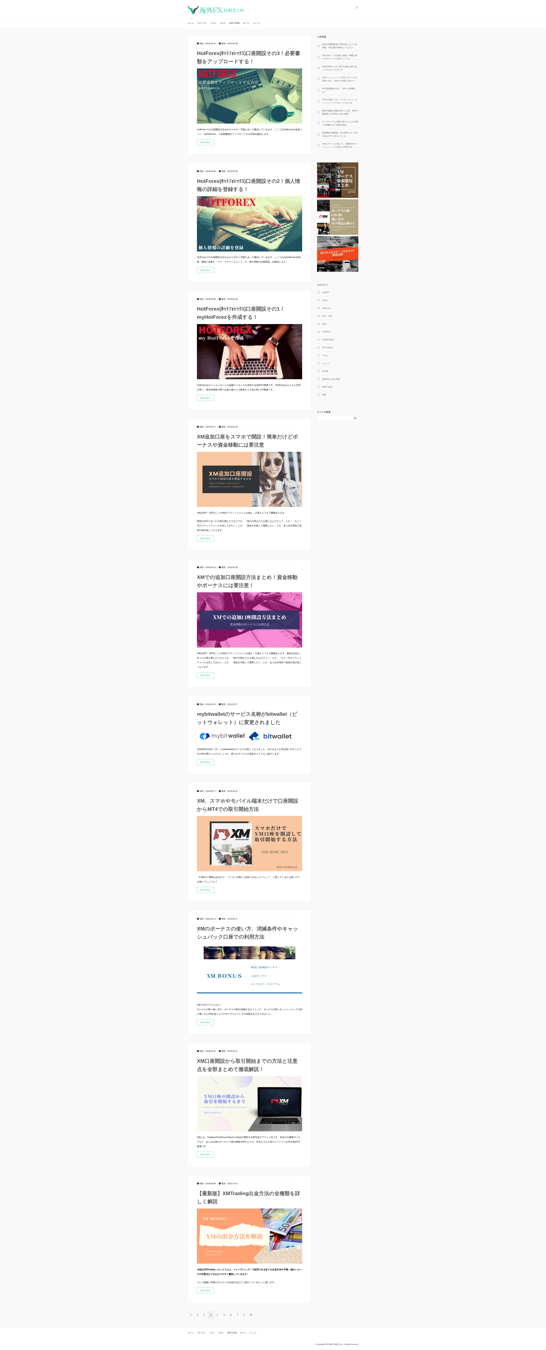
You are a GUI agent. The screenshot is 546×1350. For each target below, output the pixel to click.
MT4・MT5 (327, 316)
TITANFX (326, 332)
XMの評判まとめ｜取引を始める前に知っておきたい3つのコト (339, 68)
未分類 (325, 371)
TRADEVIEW (328, 340)
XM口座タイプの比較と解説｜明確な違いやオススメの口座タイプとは (339, 57)
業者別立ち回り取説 (331, 379)
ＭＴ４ (246, 23)
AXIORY (326, 292)
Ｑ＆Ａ (223, 23)
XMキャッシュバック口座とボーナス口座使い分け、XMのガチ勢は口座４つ (339, 79)
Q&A (324, 324)
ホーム (191, 23)
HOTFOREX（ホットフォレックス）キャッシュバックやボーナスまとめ (339, 101)
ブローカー (202, 23)
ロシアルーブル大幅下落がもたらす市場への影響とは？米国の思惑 (340, 123)
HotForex (326, 308)
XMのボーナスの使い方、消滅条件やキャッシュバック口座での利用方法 (339, 145)
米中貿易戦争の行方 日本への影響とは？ (339, 90)
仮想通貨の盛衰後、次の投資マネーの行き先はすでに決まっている (340, 134)
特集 (324, 395)
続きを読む (205, 142)
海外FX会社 (327, 387)
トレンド (256, 23)
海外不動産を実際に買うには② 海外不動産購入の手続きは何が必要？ (340, 112)
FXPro (325, 300)
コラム (213, 23)
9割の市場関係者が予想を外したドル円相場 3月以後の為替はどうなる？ (339, 46)
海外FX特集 (234, 23)
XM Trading (327, 347)
